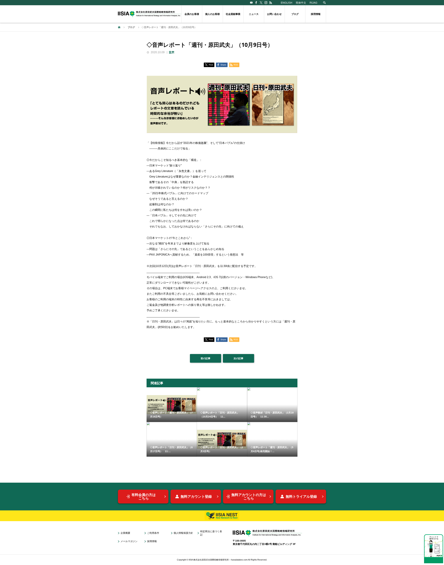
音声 (171, 52)
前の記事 (205, 358)
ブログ (295, 14)
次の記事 (238, 358)
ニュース (254, 14)
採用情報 (316, 14)
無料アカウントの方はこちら (248, 496)
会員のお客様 (192, 14)
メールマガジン (129, 541)
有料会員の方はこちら (143, 496)
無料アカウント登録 (196, 496)
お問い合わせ (274, 14)
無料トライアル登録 (301, 496)
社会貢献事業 (233, 14)
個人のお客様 (212, 14)
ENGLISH (286, 2)
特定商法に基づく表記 (211, 533)
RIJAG (313, 2)
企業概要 (125, 533)
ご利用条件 (153, 533)
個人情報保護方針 (183, 533)
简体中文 (301, 2)
